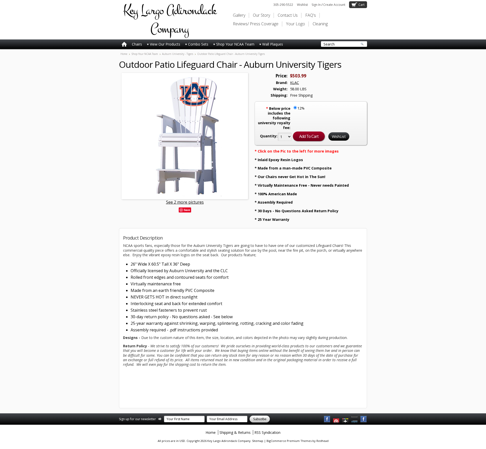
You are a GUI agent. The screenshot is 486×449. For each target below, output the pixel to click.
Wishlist (302, 5)
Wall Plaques (272, 44)
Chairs (137, 44)
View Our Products (165, 44)
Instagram (363, 419)
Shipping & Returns (235, 432)
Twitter (345, 419)
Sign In (316, 5)
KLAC (294, 82)
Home (123, 54)
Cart (361, 5)
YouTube (336, 419)
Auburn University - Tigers (177, 54)
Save (187, 210)
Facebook (327, 419)
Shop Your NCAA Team (235, 44)
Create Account (334, 5)
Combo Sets (198, 44)
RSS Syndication (267, 432)
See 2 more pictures (185, 202)
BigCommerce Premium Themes (289, 441)
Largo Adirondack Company (169, 19)
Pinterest (354, 419)
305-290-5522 (283, 5)
